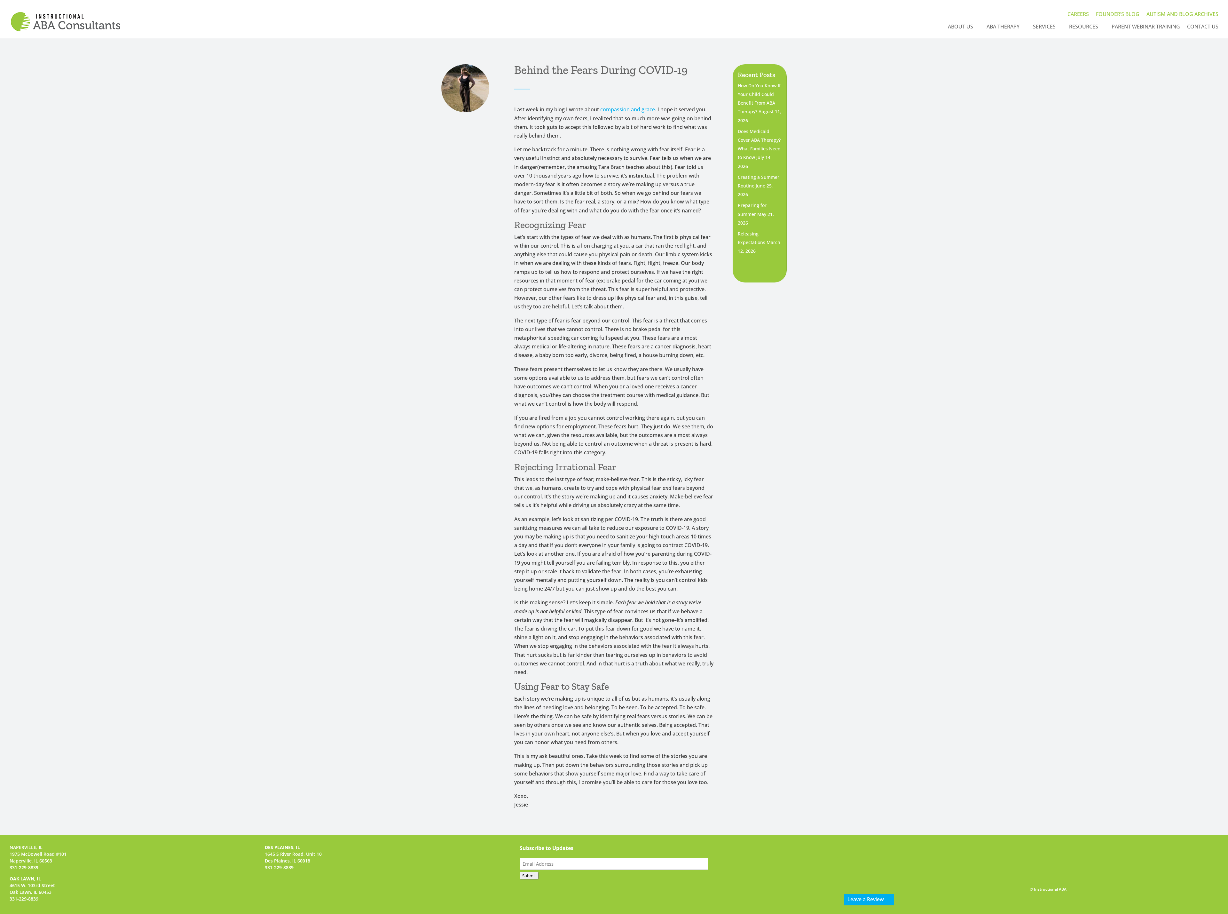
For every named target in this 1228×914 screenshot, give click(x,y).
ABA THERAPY (1003, 27)
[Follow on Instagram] (861, 851)
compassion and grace (627, 109)
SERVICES (1044, 27)
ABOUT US (960, 27)
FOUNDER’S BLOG (1117, 15)
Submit (529, 875)
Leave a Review (865, 899)
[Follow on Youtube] (894, 851)
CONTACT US (1202, 27)
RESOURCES (1083, 27)
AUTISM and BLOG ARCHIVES (1182, 15)
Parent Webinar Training (1146, 27)
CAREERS (1078, 15)
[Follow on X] (877, 851)
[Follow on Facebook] (844, 851)
